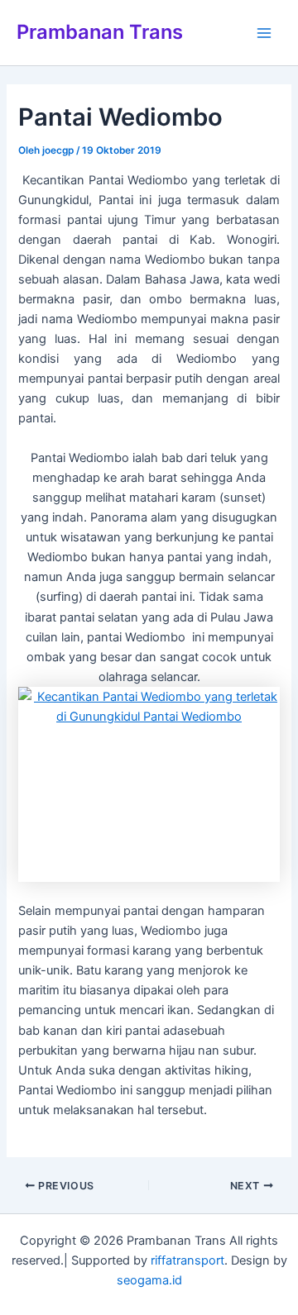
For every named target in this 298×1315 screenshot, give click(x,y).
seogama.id (149, 1280)
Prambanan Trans (100, 32)
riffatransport (187, 1260)
